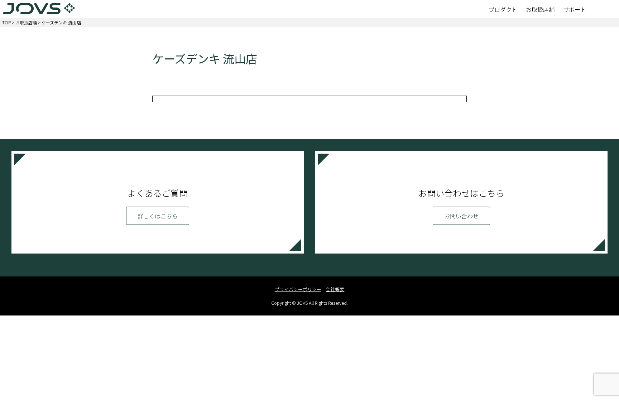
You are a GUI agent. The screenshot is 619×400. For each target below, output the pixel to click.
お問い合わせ (461, 216)
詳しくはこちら (158, 216)
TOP (6, 22)
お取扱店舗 (26, 22)
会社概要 (335, 289)
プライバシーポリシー (298, 289)
